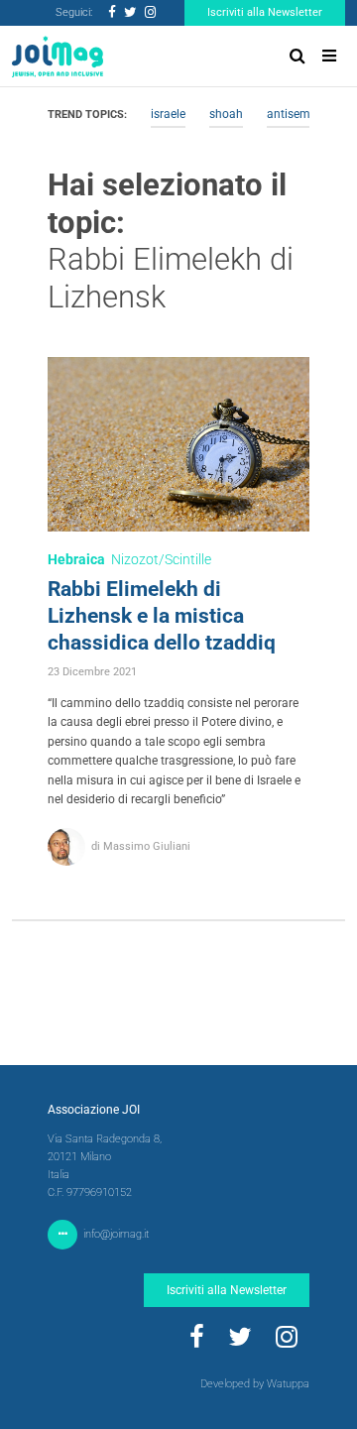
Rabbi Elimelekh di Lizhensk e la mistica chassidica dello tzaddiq (162, 616)
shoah (226, 114)
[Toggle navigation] (329, 56)
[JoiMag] (57, 56)
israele (168, 114)
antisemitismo (305, 114)
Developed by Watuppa (254, 1383)
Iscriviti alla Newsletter (264, 12)
